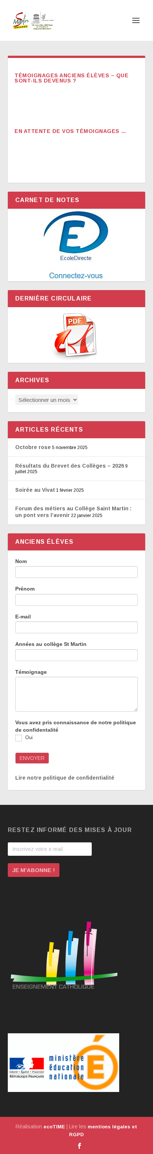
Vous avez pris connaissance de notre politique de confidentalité (75, 726)
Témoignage (31, 672)
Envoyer (32, 758)
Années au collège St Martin (51, 644)
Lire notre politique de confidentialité (64, 778)
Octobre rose (33, 447)
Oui (28, 738)
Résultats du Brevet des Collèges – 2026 (69, 466)
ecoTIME (54, 1126)
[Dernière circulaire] (77, 335)
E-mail (23, 617)
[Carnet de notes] (77, 245)
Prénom (25, 589)
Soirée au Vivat (35, 490)
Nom (21, 561)
